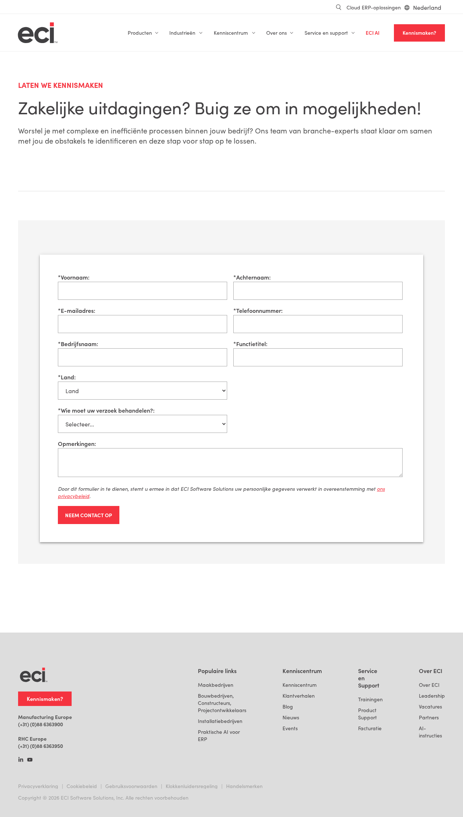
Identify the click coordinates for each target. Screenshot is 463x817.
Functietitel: (250, 344)
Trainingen (370, 699)
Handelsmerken (244, 786)
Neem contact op (88, 515)
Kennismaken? (419, 32)
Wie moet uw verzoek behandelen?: (106, 410)
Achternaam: (252, 277)
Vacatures (430, 706)
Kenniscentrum (300, 684)
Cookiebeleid (82, 786)
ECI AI (372, 32)
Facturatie (370, 728)
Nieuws (291, 717)
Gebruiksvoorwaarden (131, 786)
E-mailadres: (76, 310)
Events (290, 728)
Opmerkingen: (77, 443)
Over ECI (429, 684)
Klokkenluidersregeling (192, 786)
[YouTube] (30, 760)
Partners (429, 717)
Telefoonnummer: (258, 310)
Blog (288, 706)
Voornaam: (73, 277)
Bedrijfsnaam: (78, 344)
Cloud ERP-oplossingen (374, 7)
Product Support (367, 714)
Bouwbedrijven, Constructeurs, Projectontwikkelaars (222, 703)
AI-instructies (430, 732)
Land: (67, 377)
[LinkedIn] (21, 760)
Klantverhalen (299, 695)
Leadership (432, 695)
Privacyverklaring (38, 786)
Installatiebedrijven (220, 721)
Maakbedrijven (215, 684)
